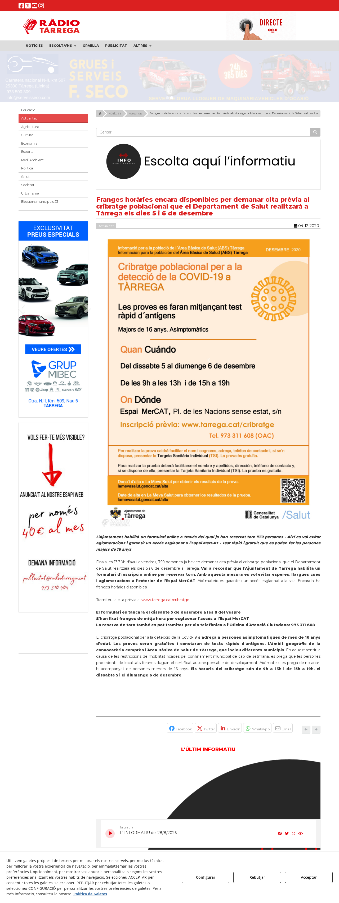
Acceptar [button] (309, 877)
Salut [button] (25, 179)
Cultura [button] (27, 138)
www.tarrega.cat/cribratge (165, 602)
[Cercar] (315, 134)
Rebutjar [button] (257, 877)
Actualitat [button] (29, 121)
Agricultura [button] (30, 129)
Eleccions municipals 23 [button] (39, 204)
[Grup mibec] (53, 319)
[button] (21, 7)
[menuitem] (34, 45)
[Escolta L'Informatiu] (208, 164)
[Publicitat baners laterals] (53, 517)
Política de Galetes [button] (90, 893)
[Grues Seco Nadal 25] (169, 77)
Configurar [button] (205, 877)
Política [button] (27, 171)
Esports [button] (27, 154)
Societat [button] (27, 188)
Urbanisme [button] (30, 196)
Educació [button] (28, 112)
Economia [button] (29, 146)
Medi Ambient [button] (32, 162)
